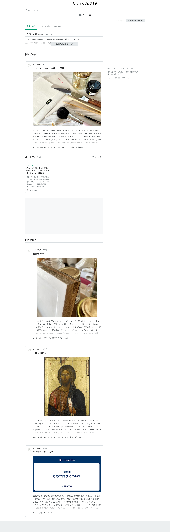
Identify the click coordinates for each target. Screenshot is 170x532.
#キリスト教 (38, 437)
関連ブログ (58, 26)
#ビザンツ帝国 (67, 437)
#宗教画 (79, 147)
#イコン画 (48, 147)
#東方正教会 (38, 513)
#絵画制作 (53, 338)
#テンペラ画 (38, 147)
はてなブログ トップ (34, 10)
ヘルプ (126, 72)
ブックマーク (31, 165)
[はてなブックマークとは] (40, 157)
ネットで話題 (44, 26)
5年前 (45, 448)
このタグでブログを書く (135, 20)
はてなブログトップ (114, 74)
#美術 (44, 338)
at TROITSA (37, 64)
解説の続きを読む (63, 44)
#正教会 (57, 147)
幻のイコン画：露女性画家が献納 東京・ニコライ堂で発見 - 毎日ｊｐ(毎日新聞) (37, 170)
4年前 (45, 250)
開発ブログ (134, 72)
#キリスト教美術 (68, 147)
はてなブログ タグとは (115, 72)
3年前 (45, 64)
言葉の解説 (31, 26)
